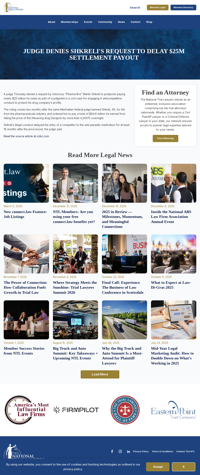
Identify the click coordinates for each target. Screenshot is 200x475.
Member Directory (183, 7)
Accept (158, 466)
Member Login (157, 7)
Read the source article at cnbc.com (26, 136)
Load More (100, 374)
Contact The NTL (185, 451)
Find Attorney (165, 138)
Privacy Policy (141, 451)
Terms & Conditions (162, 451)
